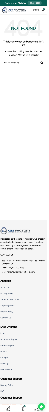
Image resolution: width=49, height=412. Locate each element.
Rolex (2, 333)
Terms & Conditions (9, 299)
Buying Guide (6, 385)
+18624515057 (34, 3)
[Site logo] (14, 10)
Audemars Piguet (8, 339)
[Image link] (15, 230)
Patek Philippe (7, 345)
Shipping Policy (7, 305)
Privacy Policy (6, 293)
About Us (4, 287)
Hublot (3, 351)
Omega (4, 357)
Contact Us (5, 317)
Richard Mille (6, 369)
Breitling (4, 363)
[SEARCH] (42, 63)
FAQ (2, 391)
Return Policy (6, 311)
